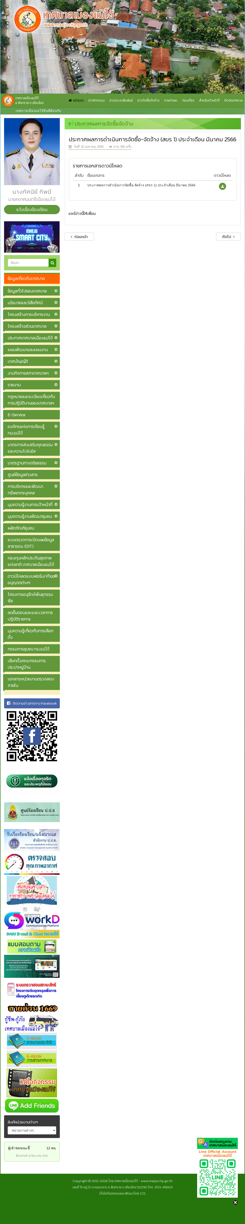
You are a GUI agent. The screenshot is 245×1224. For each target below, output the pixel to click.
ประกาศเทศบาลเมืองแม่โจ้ (30, 338)
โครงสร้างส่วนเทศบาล (27, 326)
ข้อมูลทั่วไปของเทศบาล (27, 291)
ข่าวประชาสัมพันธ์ (121, 100)
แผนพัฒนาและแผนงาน (28, 349)
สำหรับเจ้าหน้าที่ (209, 100)
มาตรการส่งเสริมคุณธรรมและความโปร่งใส (30, 447)
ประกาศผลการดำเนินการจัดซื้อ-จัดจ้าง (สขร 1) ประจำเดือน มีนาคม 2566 (141, 185)
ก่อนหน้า (80, 236)
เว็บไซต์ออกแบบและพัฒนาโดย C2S (122, 1193)
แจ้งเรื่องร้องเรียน (31, 209)
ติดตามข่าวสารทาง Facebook (35, 703)
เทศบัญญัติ (18, 361)
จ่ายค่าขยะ (171, 100)
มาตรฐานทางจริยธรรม (27, 463)
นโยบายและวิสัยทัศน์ (25, 302)
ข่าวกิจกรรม (96, 100)
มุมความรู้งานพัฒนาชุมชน (30, 516)
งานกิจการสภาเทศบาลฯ (28, 373)
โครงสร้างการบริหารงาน (29, 314)
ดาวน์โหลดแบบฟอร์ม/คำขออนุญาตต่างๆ (31, 579)
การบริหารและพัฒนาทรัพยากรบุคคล (25, 489)
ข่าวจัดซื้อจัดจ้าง (148, 100)
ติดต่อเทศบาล (233, 100)
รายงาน (14, 384)
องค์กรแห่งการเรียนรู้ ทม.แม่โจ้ (26, 429)
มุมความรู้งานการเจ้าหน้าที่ (30, 504)
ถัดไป (227, 236)
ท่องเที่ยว (188, 100)
